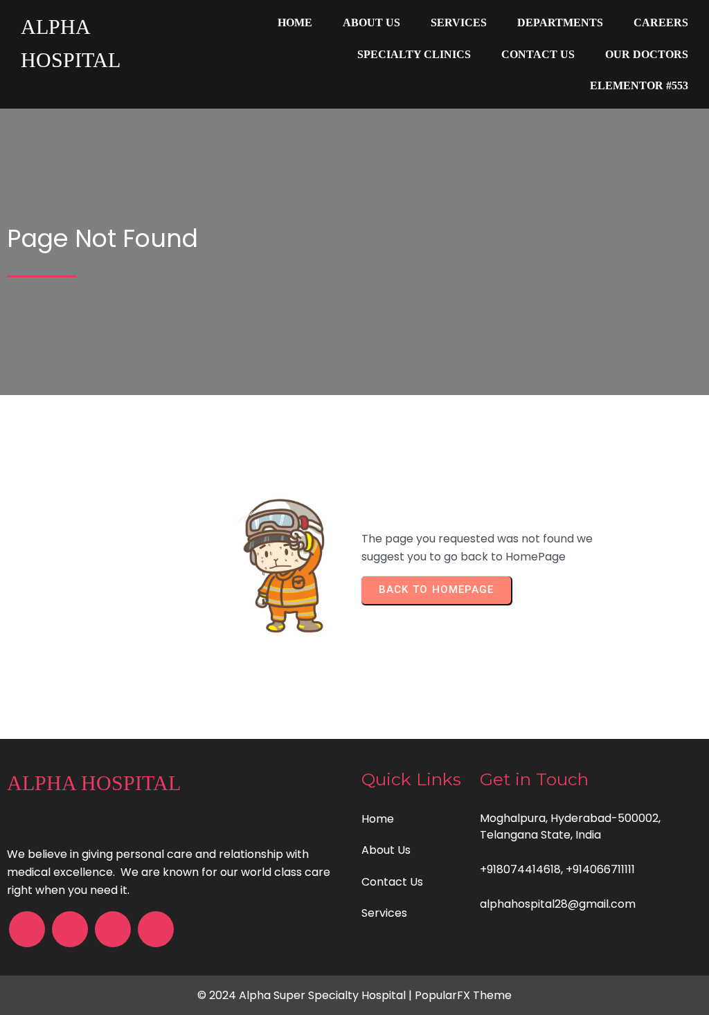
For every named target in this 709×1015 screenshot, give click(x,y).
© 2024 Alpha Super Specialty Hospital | (306, 995)
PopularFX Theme (463, 995)
